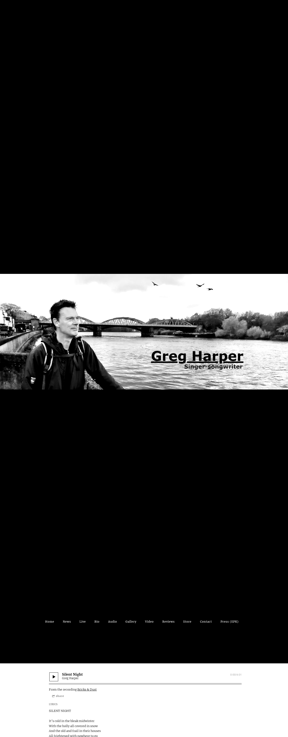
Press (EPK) (230, 621)
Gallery (130, 621)
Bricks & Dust (87, 689)
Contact (206, 621)
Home (49, 621)
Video (149, 621)
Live (82, 621)
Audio (112, 621)
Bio (97, 621)
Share (60, 696)
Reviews (168, 621)
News (67, 621)
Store (187, 621)
